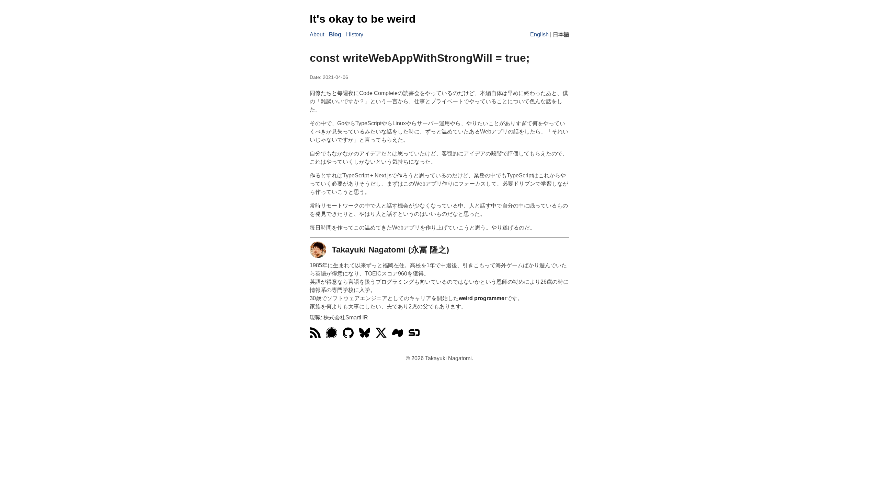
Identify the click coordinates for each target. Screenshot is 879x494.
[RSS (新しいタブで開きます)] (315, 336)
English (539, 34)
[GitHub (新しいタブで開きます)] (348, 336)
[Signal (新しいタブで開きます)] (331, 336)
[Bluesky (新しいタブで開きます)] (364, 336)
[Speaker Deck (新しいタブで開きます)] (414, 336)
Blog (335, 34)
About (317, 34)
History (354, 34)
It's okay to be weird (363, 19)
